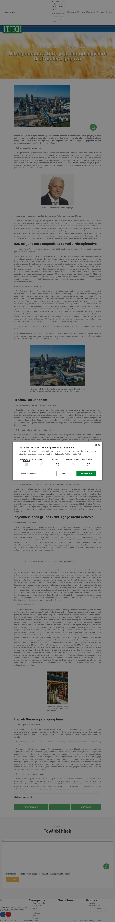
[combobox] (96, 445)
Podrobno (81, 454)
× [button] (99, 445)
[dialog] (57, 461)
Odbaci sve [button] (66, 473)
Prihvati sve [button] (86, 473)
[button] (27, 473)
